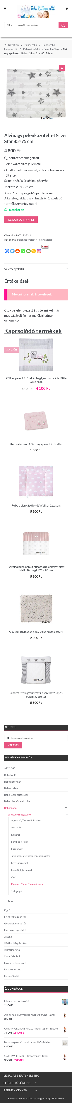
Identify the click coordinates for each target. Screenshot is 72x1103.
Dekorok (15, 834)
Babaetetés (11, 788)
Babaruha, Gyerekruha (17, 801)
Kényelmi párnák (19, 863)
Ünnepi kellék (12, 976)
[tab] (36, 269)
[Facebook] (7, 251)
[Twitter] (12, 251)
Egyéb (7, 910)
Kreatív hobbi (12, 956)
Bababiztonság (12, 781)
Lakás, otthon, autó (15, 963)
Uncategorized (12, 969)
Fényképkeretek (19, 841)
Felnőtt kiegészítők (15, 916)
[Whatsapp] (23, 251)
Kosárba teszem (21, 219)
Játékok (8, 936)
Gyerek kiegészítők (15, 923)
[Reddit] (17, 251)
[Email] (28, 251)
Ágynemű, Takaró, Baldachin (26, 820)
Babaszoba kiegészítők (19, 814)
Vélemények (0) (14, 269)
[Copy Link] (33, 251)
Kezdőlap (13, 44)
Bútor (10, 901)
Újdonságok (13, 988)
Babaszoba (31, 44)
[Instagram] (39, 251)
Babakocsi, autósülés (16, 794)
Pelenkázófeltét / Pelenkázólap (41, 49)
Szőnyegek (16, 891)
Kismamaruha (12, 949)
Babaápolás (10, 775)
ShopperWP (58, 1098)
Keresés (13, 745)
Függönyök (17, 849)
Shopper (41, 1098)
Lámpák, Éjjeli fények (21, 870)
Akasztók (16, 827)
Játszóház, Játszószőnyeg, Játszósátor (30, 856)
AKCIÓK (9, 768)
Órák (14, 877)
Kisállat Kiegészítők (15, 943)
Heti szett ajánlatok (15, 930)
